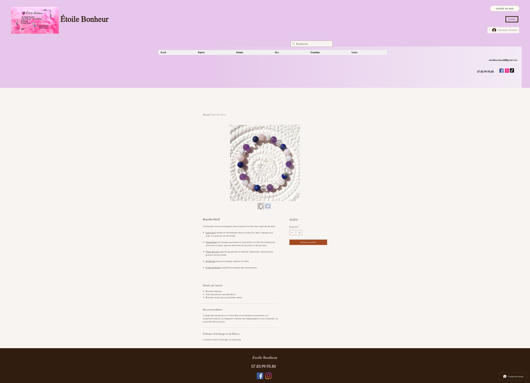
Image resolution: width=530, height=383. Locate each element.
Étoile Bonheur (84, 19)
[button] (516, 70)
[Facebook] (501, 71)
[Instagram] (507, 71)
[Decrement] (292, 232)
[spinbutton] (295, 232)
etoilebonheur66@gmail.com (503, 60)
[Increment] (300, 232)
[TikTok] (512, 70)
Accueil (206, 114)
